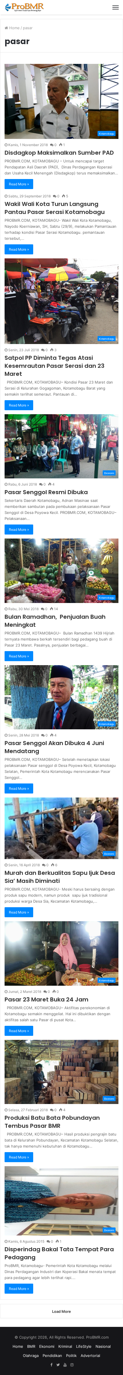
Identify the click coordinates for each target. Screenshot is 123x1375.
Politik (71, 1355)
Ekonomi (46, 1346)
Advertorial (90, 1355)
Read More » (19, 184)
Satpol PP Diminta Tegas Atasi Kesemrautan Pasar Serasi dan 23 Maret (54, 366)
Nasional (103, 1346)
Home (14, 27)
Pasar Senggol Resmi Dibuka (46, 492)
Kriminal (65, 1346)
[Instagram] (71, 1365)
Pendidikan (52, 1355)
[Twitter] (58, 1365)
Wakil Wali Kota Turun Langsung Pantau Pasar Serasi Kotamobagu (55, 208)
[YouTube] (64, 1365)
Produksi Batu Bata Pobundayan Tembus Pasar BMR (52, 1122)
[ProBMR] (24, 7)
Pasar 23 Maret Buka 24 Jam (46, 999)
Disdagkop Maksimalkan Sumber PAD (59, 153)
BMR (31, 1346)
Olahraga (31, 1355)
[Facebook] (51, 1365)
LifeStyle (84, 1346)
